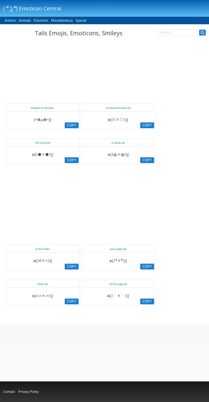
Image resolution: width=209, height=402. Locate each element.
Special (81, 20)
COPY (71, 125)
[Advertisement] (78, 70)
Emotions (41, 20)
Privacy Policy (28, 391)
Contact (9, 391)
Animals (25, 20)
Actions (10, 20)
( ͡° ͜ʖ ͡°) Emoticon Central (32, 8)
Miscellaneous (62, 20)
